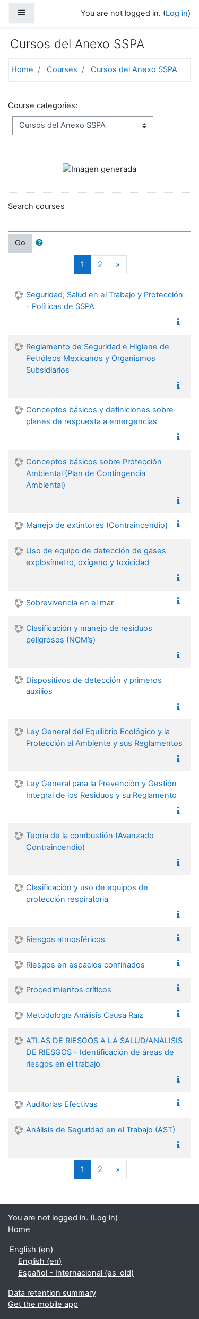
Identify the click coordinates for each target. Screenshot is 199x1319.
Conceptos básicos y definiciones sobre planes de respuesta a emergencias (100, 415)
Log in (177, 13)
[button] (41, 243)
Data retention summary (52, 1293)
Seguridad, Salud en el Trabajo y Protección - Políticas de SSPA (104, 300)
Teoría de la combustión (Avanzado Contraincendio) (90, 841)
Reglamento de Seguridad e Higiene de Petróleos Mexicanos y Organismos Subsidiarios (97, 358)
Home (22, 69)
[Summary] (180, 322)
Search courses (36, 206)
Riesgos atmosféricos (65, 939)
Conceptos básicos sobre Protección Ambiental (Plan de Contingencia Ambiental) (94, 473)
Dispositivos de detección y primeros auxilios (94, 686)
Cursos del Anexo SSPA (134, 69)
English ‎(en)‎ (31, 1249)
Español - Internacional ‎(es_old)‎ (76, 1273)
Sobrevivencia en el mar (70, 603)
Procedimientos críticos (68, 990)
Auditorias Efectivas (62, 1104)
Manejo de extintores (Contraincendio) (97, 525)
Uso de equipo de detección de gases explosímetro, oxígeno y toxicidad (96, 556)
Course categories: (42, 105)
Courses (62, 69)
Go (20, 243)
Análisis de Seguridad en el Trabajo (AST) (100, 1130)
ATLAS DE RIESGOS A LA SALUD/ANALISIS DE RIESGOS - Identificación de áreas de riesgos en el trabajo (104, 1052)
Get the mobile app (43, 1304)
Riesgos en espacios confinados (85, 965)
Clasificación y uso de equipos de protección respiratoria (87, 893)
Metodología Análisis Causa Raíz (84, 1015)
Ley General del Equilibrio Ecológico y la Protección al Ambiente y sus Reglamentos (104, 737)
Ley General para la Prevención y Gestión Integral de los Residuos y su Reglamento (101, 789)
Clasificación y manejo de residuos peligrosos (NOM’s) (89, 634)
